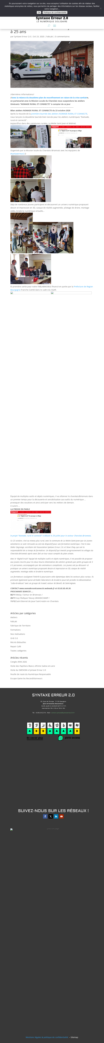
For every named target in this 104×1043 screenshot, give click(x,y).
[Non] (100, 8)
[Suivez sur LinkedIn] (56, 816)
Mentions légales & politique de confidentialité (47, 1037)
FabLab (49, 36)
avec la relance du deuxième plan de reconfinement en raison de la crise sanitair (49, 97)
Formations (15, 630)
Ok (39, 12)
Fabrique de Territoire (20, 625)
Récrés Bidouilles (18, 642)
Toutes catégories (18, 650)
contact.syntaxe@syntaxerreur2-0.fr (62, 713)
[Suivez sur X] (50, 816)
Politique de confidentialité (55, 12)
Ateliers (13, 617)
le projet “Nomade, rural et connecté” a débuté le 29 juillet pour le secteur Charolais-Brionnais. (50, 535)
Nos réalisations (17, 634)
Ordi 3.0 (14, 638)
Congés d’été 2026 (18, 661)
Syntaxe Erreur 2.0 (22, 36)
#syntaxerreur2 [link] (17, 153)
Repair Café (15, 646)
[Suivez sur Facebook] (45, 816)
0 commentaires (62, 36)
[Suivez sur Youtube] (61, 816)
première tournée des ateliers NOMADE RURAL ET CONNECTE (59, 113)
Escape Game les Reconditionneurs (26, 678)
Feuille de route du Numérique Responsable (30, 674)
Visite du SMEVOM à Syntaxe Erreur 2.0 (28, 670)
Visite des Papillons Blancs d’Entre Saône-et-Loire (32, 666)
